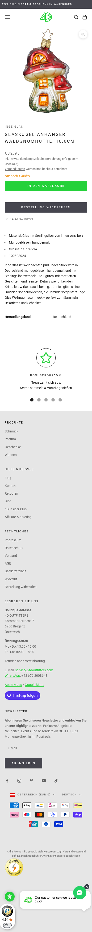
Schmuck (11, 431)
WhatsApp (12, 675)
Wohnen (11, 455)
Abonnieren (23, 763)
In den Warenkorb (46, 185)
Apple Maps (13, 685)
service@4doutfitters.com (34, 670)
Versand (11, 556)
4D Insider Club (16, 509)
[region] (46, 369)
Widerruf (11, 579)
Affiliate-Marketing (18, 517)
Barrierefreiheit (15, 571)
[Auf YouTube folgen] (44, 780)
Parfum (10, 439)
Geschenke (13, 447)
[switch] (7, 925)
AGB (8, 563)
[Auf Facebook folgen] (7, 780)
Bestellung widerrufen (46, 207)
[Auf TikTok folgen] (56, 780)
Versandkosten (15, 169)
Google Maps (34, 685)
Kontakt (11, 486)
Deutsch (69, 794)
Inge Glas (14, 126)
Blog (8, 501)
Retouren (11, 493)
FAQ (8, 478)
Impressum (13, 540)
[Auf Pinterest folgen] (31, 780)
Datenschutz (14, 548)
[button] (10, 896)
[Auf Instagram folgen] (19, 780)
